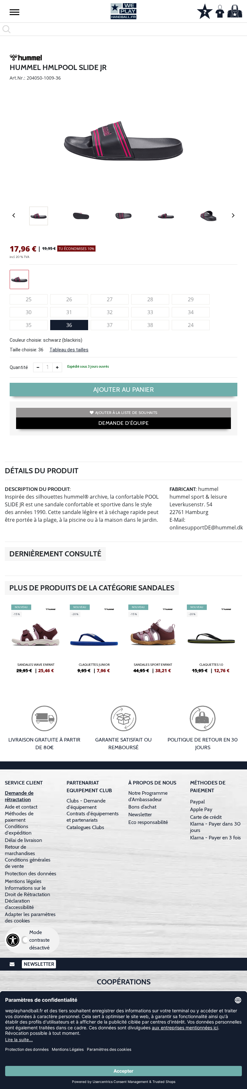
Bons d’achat (143, 807)
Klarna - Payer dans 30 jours (215, 827)
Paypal (197, 802)
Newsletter (140, 814)
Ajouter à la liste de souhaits (126, 412)
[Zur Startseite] (123, 11)
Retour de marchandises (20, 850)
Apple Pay (201, 809)
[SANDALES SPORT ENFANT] (152, 641)
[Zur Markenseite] (26, 58)
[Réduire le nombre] (38, 367)
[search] (123, 29)
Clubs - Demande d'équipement (86, 804)
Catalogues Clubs (85, 827)
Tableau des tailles (69, 349)
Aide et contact (21, 807)
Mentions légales (23, 881)
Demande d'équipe (123, 423)
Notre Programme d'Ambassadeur (148, 796)
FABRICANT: (183, 489)
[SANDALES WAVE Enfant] (35, 641)
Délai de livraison (23, 840)
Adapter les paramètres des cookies (30, 917)
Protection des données (30, 873)
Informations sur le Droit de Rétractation (27, 891)
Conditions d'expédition (19, 829)
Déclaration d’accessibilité (19, 904)
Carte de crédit (206, 817)
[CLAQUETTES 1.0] (211, 641)
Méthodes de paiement (19, 816)
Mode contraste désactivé (39, 940)
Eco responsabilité (148, 822)
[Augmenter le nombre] (57, 367)
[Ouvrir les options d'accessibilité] (13, 940)
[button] (14, 11)
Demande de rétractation (19, 796)
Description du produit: (38, 489)
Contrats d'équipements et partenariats (93, 816)
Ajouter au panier (123, 389)
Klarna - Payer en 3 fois (215, 838)
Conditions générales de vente (27, 863)
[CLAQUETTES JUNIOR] (94, 641)
